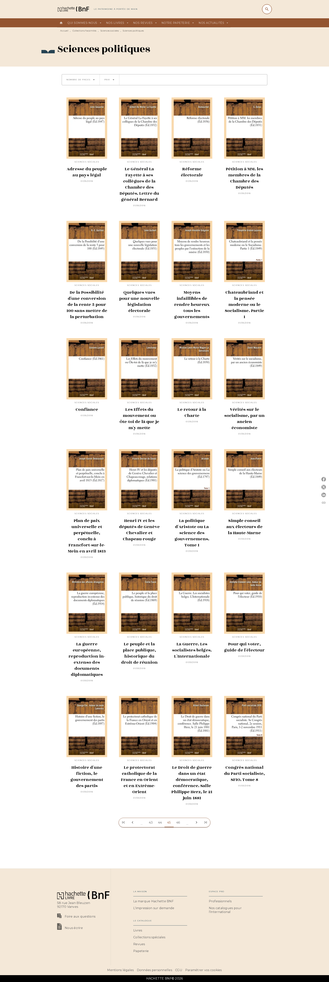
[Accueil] (73, 9)
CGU (178, 970)
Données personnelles (154, 970)
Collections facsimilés (84, 30)
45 (169, 822)
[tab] (61, 22)
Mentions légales (120, 970)
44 (160, 822)
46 (178, 822)
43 (151, 822)
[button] (81, 79)
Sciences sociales (109, 30)
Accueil (64, 30)
